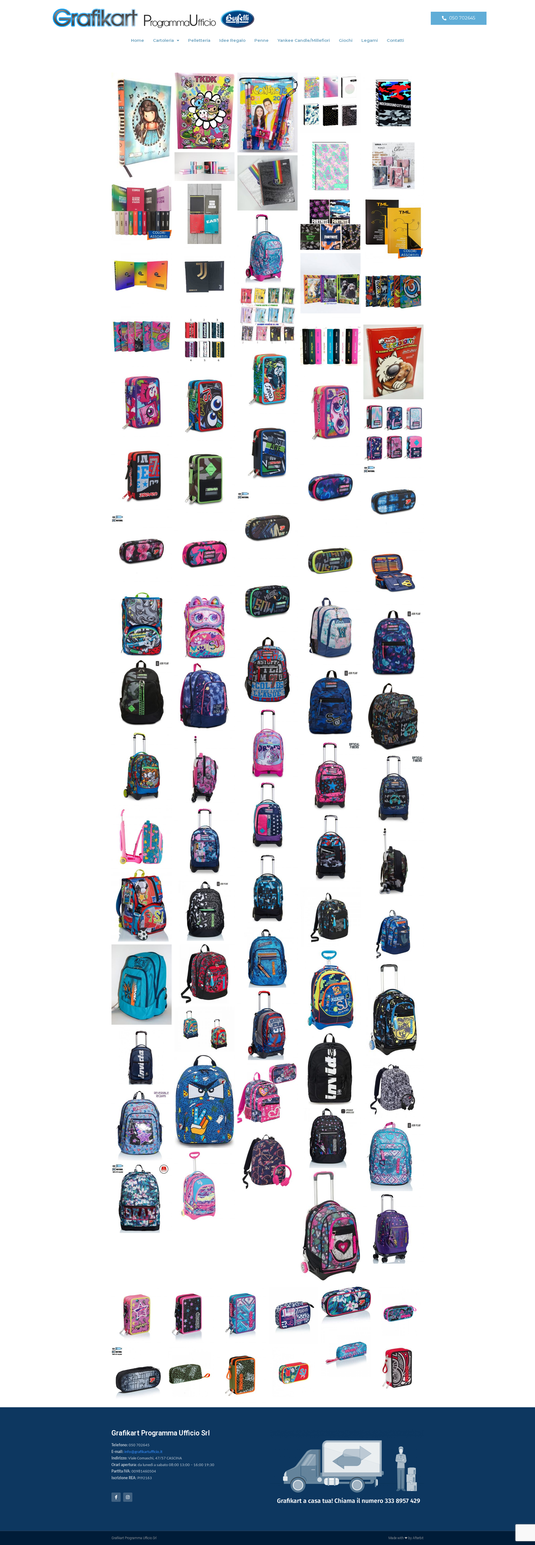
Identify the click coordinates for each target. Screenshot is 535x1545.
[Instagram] (127, 1497)
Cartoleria (163, 40)
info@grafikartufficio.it (143, 1452)
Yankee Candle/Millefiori (304, 40)
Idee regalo (232, 40)
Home (137, 40)
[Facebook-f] (116, 1497)
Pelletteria (199, 40)
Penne (261, 40)
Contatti (395, 40)
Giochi (345, 40)
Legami (369, 40)
